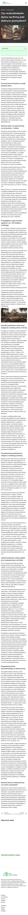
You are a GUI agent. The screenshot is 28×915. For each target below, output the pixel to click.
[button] (26, 3)
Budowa (3, 10)
